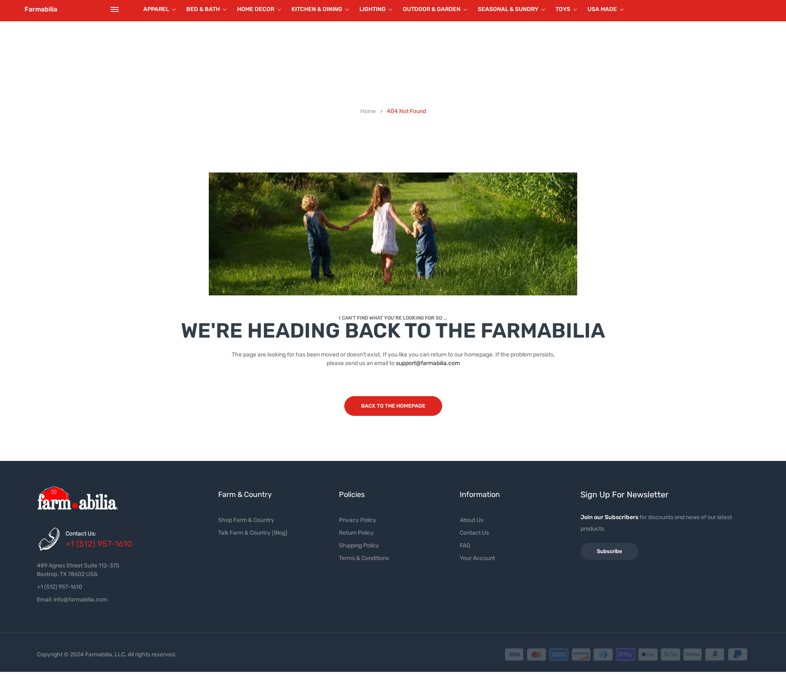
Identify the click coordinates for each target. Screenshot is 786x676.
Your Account (477, 558)
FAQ (465, 545)
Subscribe (609, 551)
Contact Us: (81, 533)
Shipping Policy (359, 545)
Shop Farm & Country (246, 520)
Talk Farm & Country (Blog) (252, 532)
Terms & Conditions (364, 558)
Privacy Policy (357, 520)
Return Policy (356, 532)
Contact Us (474, 532)
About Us (471, 520)
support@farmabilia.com (428, 363)
